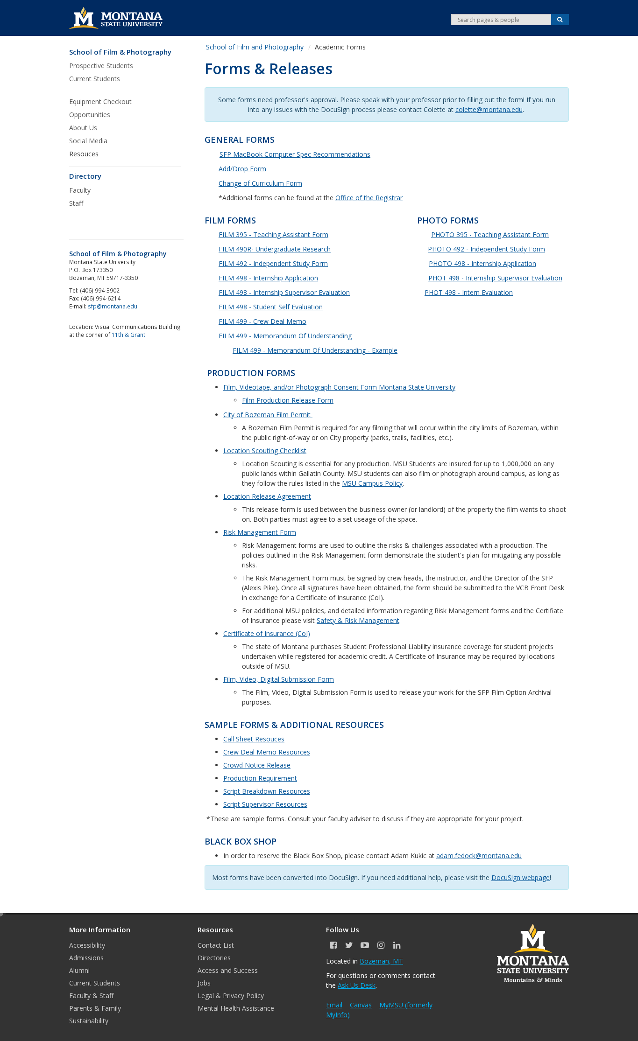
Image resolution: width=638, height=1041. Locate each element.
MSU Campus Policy (372, 483)
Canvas (361, 1004)
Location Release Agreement (267, 496)
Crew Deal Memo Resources (266, 752)
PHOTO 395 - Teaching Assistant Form (490, 234)
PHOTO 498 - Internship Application (482, 263)
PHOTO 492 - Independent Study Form (486, 249)
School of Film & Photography (120, 52)
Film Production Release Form (287, 400)
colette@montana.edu (489, 109)
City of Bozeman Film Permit (267, 414)
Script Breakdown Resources (266, 791)
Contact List (216, 945)
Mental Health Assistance (236, 1008)
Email (334, 1004)
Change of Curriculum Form (260, 183)
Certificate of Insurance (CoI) (266, 633)
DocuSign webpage (520, 877)
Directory (85, 176)
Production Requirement (260, 778)
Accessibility (87, 945)
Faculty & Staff (91, 995)
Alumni (79, 970)
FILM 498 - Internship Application (268, 277)
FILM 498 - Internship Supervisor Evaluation (284, 292)
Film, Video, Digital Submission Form (278, 679)
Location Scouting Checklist (264, 450)
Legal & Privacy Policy (231, 995)
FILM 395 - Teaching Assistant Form (273, 234)
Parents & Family (95, 1008)
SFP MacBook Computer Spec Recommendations (295, 154)
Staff (76, 203)
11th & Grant (128, 334)
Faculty (80, 190)
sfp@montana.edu (112, 306)
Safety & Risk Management (358, 620)
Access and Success (228, 970)
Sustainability (88, 1020)
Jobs (204, 982)
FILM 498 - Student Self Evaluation (271, 306)
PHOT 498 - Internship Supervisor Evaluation (495, 277)
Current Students (94, 982)
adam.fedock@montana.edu (479, 855)
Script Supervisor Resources (265, 804)
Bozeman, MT (381, 961)
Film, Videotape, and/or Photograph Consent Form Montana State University (339, 387)
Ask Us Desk (357, 985)
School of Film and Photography (255, 46)
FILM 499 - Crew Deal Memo (262, 321)
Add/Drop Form (242, 168)
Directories (214, 957)
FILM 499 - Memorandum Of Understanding (285, 335)
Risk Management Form (259, 532)
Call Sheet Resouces (253, 738)
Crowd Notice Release (257, 765)
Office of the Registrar (369, 197)
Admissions (86, 957)
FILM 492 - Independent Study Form (273, 263)
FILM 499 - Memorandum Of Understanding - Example (315, 350)
